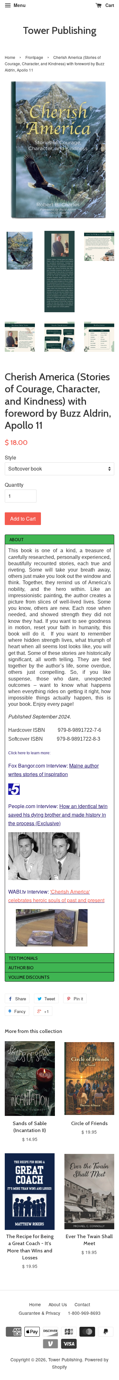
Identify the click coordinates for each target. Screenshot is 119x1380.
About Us (58, 1304)
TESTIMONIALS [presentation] (23, 958)
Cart (109, 5)
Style (10, 457)
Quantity (14, 484)
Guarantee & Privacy (39, 1313)
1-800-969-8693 (84, 1313)
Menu (19, 5)
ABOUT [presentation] (16, 539)
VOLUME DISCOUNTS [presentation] (29, 977)
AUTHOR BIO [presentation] (21, 967)
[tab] (59, 539)
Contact (82, 1304)
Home (10, 57)
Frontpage (34, 57)
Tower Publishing (59, 30)
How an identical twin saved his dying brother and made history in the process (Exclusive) (58, 814)
